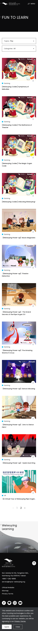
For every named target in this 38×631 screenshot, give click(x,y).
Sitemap (5, 591)
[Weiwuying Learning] (11, 3)
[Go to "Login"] (33, 81)
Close (18, 627)
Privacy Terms (20, 621)
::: (0, 3)
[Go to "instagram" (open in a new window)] (15, 603)
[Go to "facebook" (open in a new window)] (4, 603)
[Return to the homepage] (8, 563)
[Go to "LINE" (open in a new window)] (9, 603)
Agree (6, 627)
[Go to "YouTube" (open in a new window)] (20, 603)
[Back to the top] (34, 563)
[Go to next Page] (24, 508)
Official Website (8, 587)
